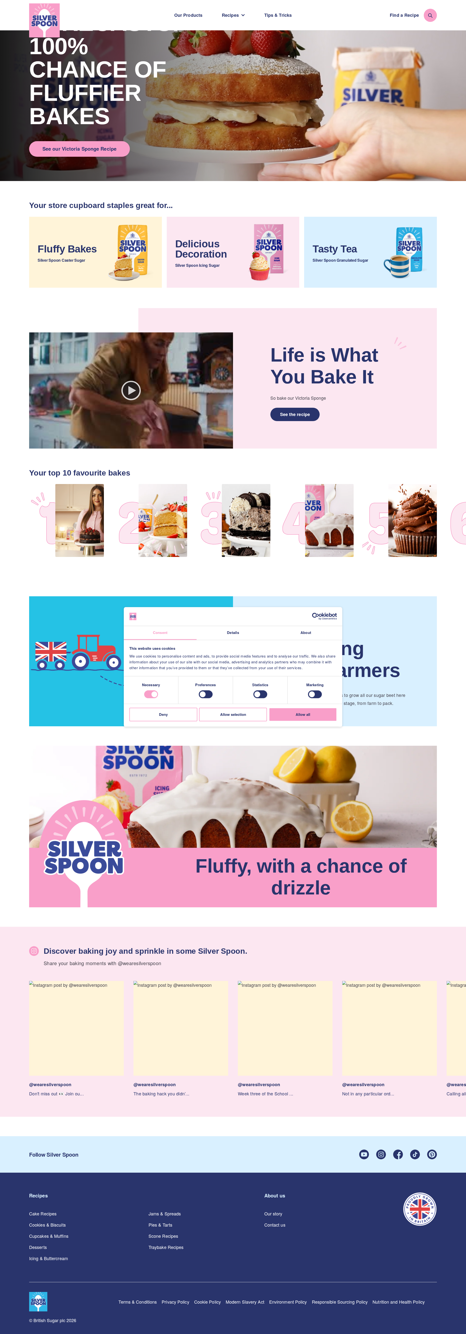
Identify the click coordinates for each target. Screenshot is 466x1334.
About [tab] (305, 632)
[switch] (206, 694)
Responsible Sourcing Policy (340, 1302)
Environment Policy (288, 1302)
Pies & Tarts (160, 1224)
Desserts (38, 1247)
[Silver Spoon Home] (44, 20)
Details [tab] (233, 632)
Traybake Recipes (166, 1247)
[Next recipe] (458, 521)
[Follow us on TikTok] (415, 1154)
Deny (163, 714)
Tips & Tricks (278, 15)
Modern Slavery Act (245, 1302)
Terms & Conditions (137, 1302)
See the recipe (295, 414)
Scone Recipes (163, 1236)
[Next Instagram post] (458, 1028)
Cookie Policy (207, 1302)
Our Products (188, 15)
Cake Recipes (43, 1213)
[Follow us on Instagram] (381, 1154)
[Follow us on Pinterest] (432, 1154)
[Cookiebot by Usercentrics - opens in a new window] (315, 616)
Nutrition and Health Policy (399, 1302)
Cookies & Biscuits (47, 1224)
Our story (273, 1213)
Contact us (274, 1224)
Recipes (230, 15)
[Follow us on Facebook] (398, 1154)
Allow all (303, 714)
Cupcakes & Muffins (48, 1236)
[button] (76, 1039)
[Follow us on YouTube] (364, 1154)
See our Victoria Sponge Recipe (79, 148)
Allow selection (233, 714)
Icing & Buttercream (48, 1258)
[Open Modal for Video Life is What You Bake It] (131, 390)
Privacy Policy (175, 1302)
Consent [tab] (160, 632)
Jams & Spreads (165, 1213)
